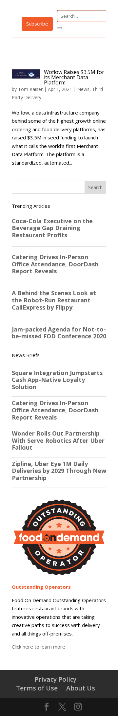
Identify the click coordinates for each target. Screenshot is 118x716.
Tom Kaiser (30, 89)
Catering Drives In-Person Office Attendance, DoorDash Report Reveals (55, 410)
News (83, 89)
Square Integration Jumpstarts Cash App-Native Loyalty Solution (57, 380)
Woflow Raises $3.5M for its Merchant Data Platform (74, 77)
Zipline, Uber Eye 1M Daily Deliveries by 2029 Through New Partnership (59, 471)
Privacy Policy (55, 679)
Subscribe (37, 23)
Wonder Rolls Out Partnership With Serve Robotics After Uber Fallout (58, 440)
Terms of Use (37, 688)
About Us (80, 688)
